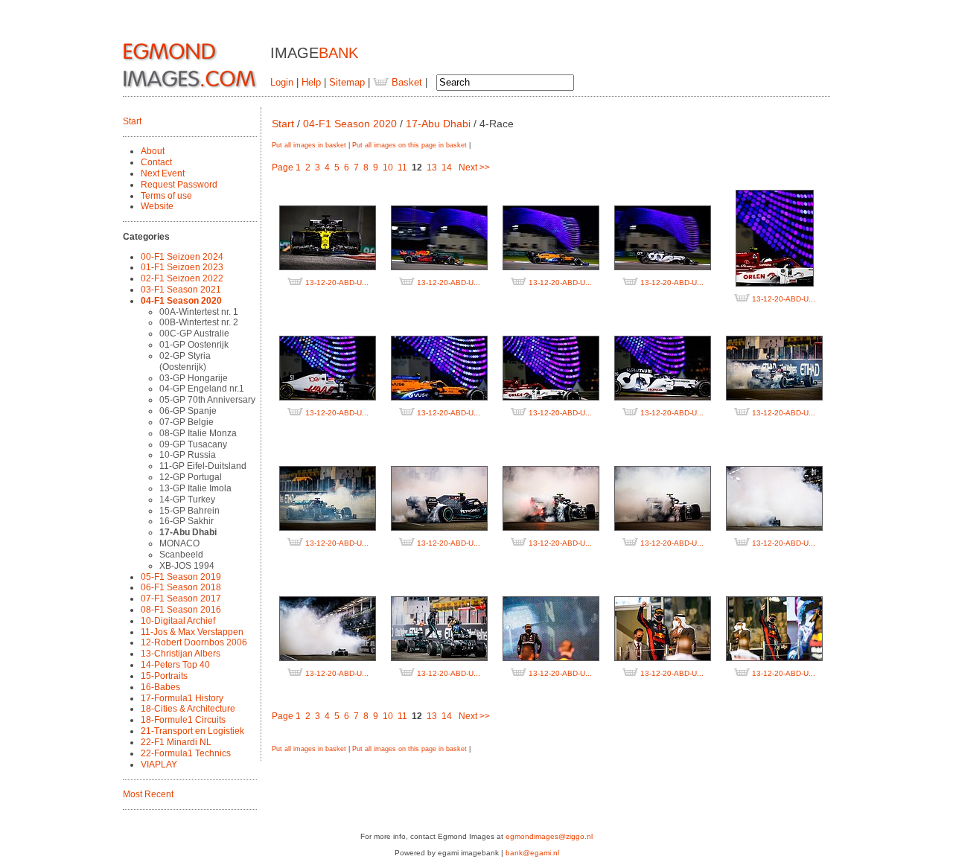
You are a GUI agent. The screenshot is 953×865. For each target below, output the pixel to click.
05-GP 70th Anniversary (207, 400)
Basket (405, 82)
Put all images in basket (309, 145)
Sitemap (347, 82)
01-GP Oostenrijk (194, 344)
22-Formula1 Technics (186, 753)
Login (281, 82)
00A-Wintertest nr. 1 (198, 312)
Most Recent (148, 794)
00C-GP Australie (194, 333)
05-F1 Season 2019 (181, 577)
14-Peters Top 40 (175, 665)
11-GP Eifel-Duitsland (202, 466)
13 (432, 167)
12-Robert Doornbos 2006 (194, 642)
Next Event (163, 173)
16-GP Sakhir (186, 521)
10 (388, 167)
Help (311, 82)
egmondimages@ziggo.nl (549, 836)
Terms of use (166, 196)
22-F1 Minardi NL (176, 742)
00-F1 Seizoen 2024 (182, 257)
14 (447, 167)
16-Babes (160, 687)
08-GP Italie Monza (198, 433)
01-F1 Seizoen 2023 (182, 267)
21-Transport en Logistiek (192, 731)
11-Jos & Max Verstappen (192, 632)
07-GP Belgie (186, 422)
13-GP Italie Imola (195, 488)
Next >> (474, 167)
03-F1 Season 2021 (181, 289)
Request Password (179, 184)
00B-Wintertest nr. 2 (198, 322)
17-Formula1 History (182, 698)
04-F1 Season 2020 (181, 301)
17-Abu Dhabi (188, 532)
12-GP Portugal (190, 477)
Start (132, 121)
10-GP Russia (187, 455)
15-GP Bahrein (189, 510)
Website (157, 206)
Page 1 (286, 167)
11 (402, 167)
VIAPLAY (159, 764)
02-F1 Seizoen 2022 (182, 278)
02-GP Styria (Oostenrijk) (185, 361)
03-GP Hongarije (193, 378)
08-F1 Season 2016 (181, 609)
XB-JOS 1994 (186, 566)
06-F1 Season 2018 (181, 587)
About (153, 151)
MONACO (179, 543)
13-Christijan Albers (180, 653)
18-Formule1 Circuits (183, 720)
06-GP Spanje (188, 411)
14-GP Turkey (187, 499)
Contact (156, 162)
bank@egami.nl (532, 853)
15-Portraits (164, 676)
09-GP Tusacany (193, 444)
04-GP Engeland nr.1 (201, 388)
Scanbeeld (181, 554)
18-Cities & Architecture (188, 708)
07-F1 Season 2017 (181, 598)
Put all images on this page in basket (409, 145)
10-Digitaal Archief (178, 621)
